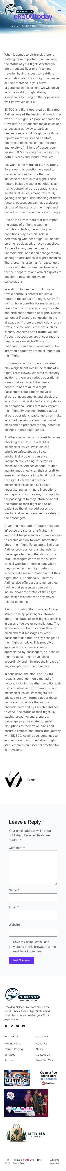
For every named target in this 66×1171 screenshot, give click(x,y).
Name (14, 890)
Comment (17, 848)
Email (14, 907)
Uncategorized (47, 26)
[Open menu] (59, 10)
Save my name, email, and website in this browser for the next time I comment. (34, 946)
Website (14, 924)
